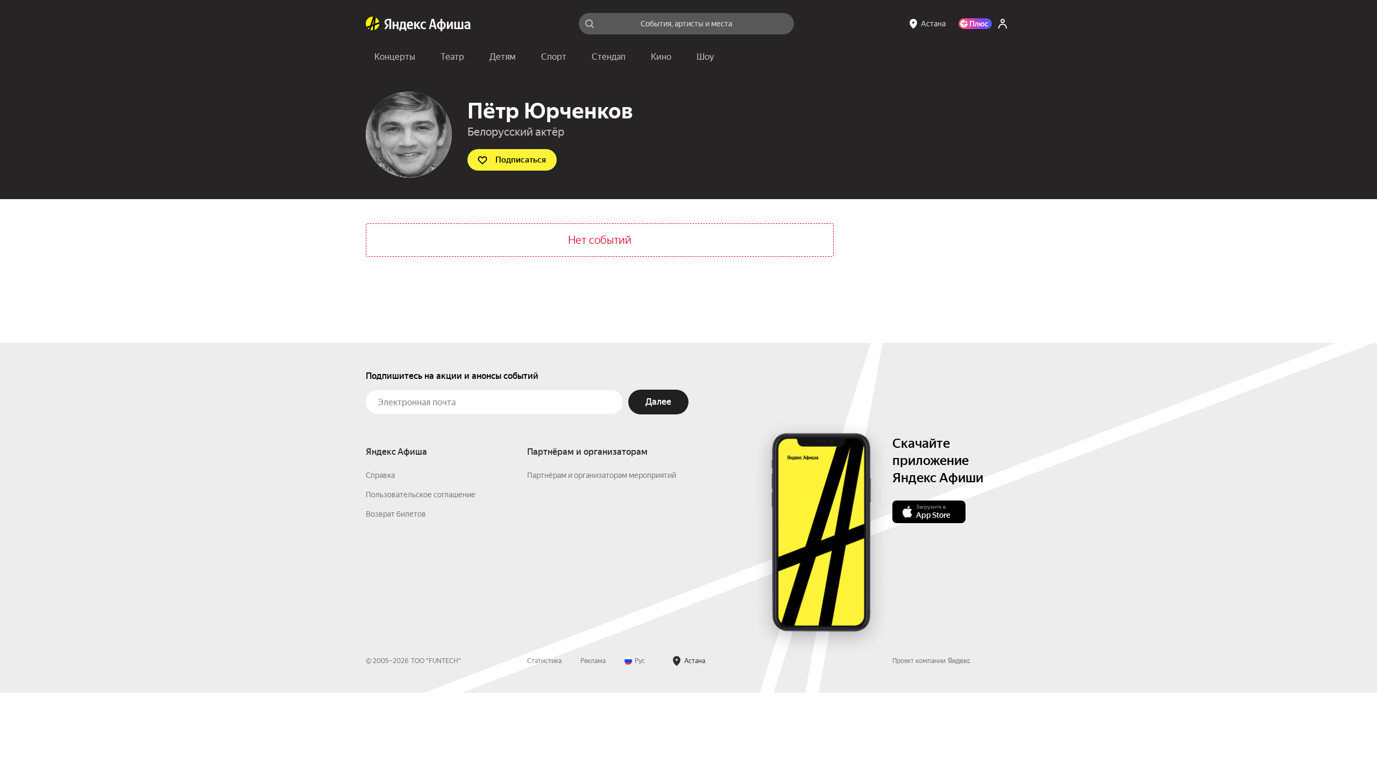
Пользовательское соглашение (420, 494)
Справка (380, 475)
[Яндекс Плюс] (975, 23)
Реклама (593, 661)
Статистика (544, 661)
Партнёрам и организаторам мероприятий (601, 475)
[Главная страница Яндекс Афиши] (373, 24)
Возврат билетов (396, 514)
